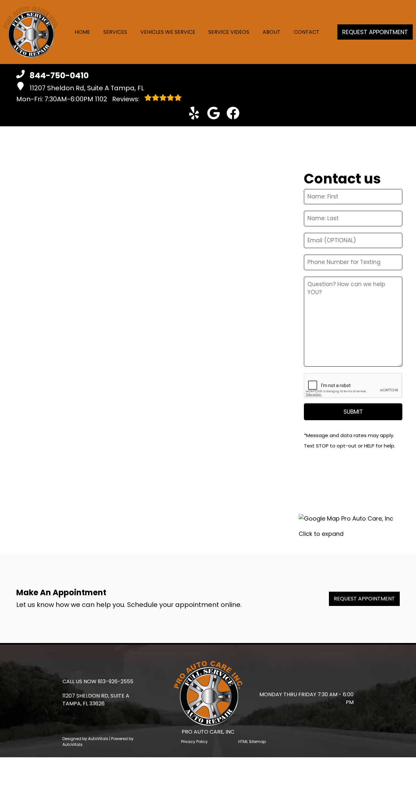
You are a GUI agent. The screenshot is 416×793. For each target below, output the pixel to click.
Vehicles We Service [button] (167, 32)
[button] (194, 113)
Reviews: (118, 99)
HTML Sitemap (252, 741)
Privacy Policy (194, 741)
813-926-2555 (115, 681)
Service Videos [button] (228, 32)
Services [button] (115, 32)
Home (82, 32)
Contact (306, 32)
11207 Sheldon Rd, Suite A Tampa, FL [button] (87, 88)
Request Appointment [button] (375, 32)
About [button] (271, 32)
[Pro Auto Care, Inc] (30, 31)
